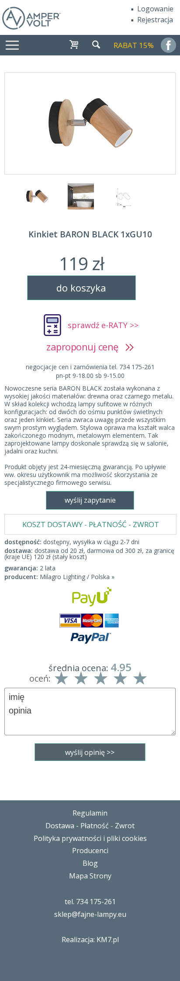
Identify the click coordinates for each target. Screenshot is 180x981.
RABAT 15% (134, 45)
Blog (90, 863)
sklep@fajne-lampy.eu (90, 914)
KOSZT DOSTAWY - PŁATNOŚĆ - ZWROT (90, 524)
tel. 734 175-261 (90, 901)
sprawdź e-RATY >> (103, 325)
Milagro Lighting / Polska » (77, 577)
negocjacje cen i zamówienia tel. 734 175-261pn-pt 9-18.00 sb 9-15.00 (90, 371)
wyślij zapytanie (90, 500)
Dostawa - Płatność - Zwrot (90, 825)
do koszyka (81, 287)
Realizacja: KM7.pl (90, 939)
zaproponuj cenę (85, 346)
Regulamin (90, 813)
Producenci (90, 850)
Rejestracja (155, 19)
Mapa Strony (90, 876)
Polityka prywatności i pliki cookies (90, 838)
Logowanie (155, 9)
